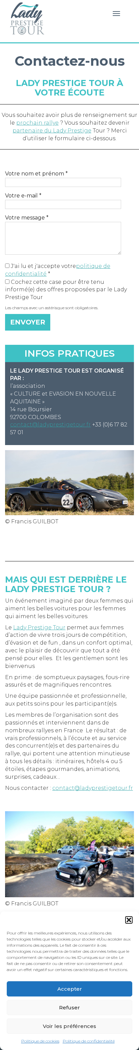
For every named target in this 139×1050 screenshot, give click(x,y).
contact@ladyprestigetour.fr (50, 424)
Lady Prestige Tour (26, 19)
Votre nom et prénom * (36, 173)
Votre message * (27, 217)
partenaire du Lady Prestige (51, 130)
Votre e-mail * (23, 195)
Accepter (69, 989)
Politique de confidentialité (89, 1041)
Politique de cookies (40, 1041)
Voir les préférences (69, 1026)
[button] (129, 920)
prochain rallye (37, 123)
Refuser (69, 1007)
